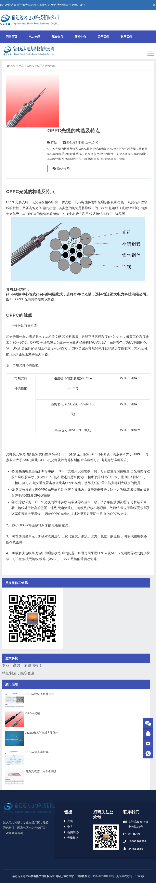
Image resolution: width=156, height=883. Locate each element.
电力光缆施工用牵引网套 (41, 771)
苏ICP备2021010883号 (101, 876)
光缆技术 (73, 837)
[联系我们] (148, 734)
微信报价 (63, 168)
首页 (13, 65)
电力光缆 (34, 36)
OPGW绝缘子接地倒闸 (39, 694)
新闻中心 (80, 36)
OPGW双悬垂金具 (37, 752)
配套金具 (57, 36)
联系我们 (126, 36)
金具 (70, 826)
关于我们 (103, 36)
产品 (21, 65)
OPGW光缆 (32, 713)
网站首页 (11, 36)
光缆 (70, 821)
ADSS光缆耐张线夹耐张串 (41, 732)
